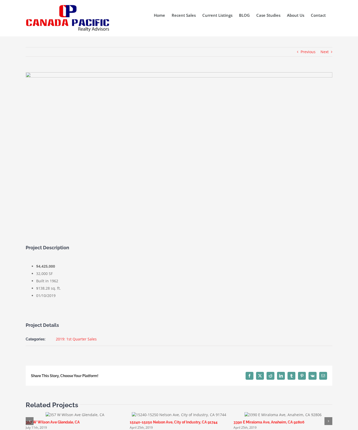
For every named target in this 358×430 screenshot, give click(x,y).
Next (325, 51)
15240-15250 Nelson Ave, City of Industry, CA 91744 (174, 422)
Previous (308, 51)
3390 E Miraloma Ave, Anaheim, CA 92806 (269, 422)
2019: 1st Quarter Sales (76, 339)
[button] (30, 421)
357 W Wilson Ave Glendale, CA (53, 422)
